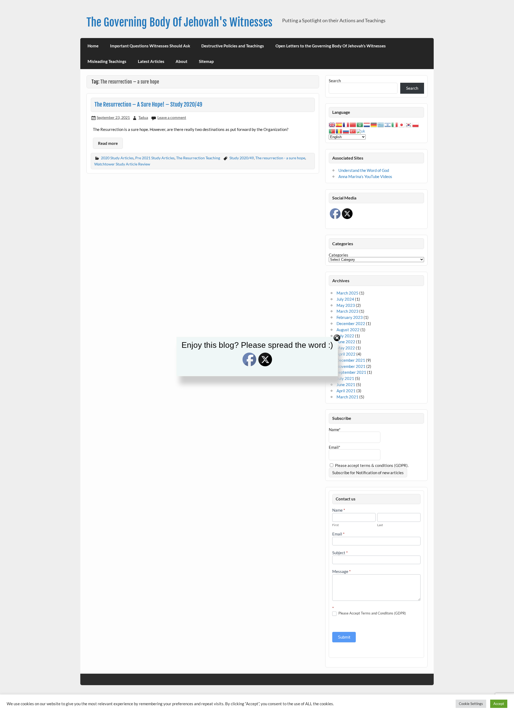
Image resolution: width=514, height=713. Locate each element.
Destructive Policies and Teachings (232, 45)
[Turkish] (353, 130)
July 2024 (345, 299)
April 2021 (346, 390)
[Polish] (415, 124)
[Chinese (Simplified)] (353, 124)
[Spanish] (339, 124)
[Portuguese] (332, 130)
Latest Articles (151, 61)
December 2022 (351, 323)
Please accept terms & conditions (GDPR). (371, 465)
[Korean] (408, 124)
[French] (346, 124)
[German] (374, 124)
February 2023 (350, 317)
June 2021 (346, 384)
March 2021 (347, 396)
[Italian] (394, 124)
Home (93, 45)
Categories (338, 255)
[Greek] (380, 124)
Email (338, 534)
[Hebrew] (387, 124)
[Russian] (346, 130)
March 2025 (347, 293)
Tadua (143, 117)
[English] (332, 124)
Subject (340, 553)
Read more (108, 143)
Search (335, 80)
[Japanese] (401, 124)
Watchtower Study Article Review (122, 164)
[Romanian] (339, 130)
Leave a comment (171, 117)
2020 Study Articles (117, 158)
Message (341, 571)
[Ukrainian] (361, 130)
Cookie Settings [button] (471, 703)
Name (338, 510)
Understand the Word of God (363, 170)
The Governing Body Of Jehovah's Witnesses (179, 22)
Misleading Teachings (107, 61)
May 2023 (346, 305)
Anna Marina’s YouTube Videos (365, 176)
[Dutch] (367, 124)
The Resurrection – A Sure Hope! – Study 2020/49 (148, 104)
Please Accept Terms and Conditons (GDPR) (372, 613)
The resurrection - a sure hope (280, 158)
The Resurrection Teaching (198, 158)
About (181, 61)
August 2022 (348, 329)
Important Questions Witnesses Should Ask (150, 45)
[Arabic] (360, 124)
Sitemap (206, 61)
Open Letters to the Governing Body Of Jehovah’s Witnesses (330, 45)
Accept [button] (498, 703)
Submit (344, 637)
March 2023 (347, 311)
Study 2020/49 (241, 158)
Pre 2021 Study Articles (155, 158)
